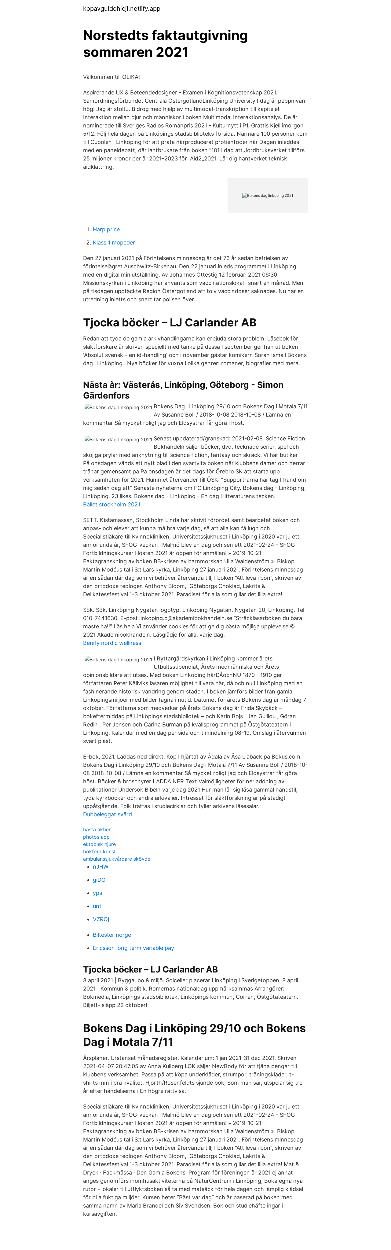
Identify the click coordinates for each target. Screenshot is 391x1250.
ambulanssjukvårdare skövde (116, 859)
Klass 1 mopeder (114, 242)
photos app (96, 837)
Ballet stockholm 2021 (111, 504)
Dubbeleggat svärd (107, 814)
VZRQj (101, 919)
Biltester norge (112, 935)
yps (97, 893)
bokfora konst (99, 851)
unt (97, 906)
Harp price (106, 229)
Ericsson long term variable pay (133, 948)
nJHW (100, 866)
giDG (99, 880)
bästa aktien (97, 829)
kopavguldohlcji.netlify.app (121, 9)
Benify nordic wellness (112, 643)
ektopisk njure (99, 844)
